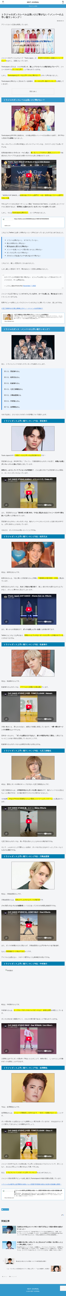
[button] (60, 652)
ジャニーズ (5, 1209)
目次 (31, 91)
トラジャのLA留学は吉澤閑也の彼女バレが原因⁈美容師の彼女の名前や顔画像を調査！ (31, 1184)
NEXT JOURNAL (33, 2)
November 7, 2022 (29, 286)
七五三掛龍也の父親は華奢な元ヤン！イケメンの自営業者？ (22, 308)
